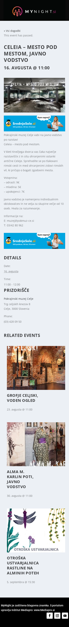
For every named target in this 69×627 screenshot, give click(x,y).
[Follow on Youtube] (65, 616)
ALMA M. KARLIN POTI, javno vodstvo (20, 479)
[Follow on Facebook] (50, 616)
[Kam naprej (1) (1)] (34, 130)
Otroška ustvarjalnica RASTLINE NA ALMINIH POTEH (23, 565)
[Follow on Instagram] (57, 616)
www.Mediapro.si (44, 610)
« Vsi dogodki (12, 31)
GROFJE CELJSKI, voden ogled (22, 398)
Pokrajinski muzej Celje (18, 298)
